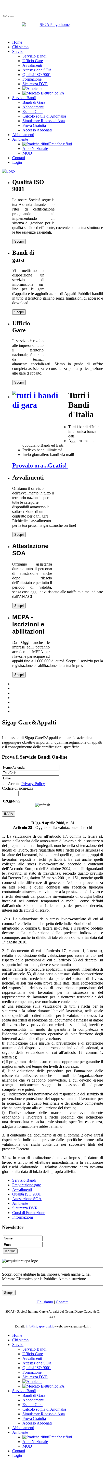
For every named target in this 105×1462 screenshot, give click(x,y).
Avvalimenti (32, 65)
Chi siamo (20, 47)
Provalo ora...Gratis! (40, 465)
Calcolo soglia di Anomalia (44, 116)
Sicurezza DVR (35, 84)
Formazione (32, 79)
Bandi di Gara (33, 102)
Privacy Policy (33, 783)
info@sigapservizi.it (40, 1326)
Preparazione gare (26, 1185)
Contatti (18, 158)
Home (17, 42)
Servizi (17, 51)
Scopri (19, 241)
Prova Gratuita (34, 125)
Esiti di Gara (32, 111)
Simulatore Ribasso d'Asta (43, 121)
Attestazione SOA (37, 70)
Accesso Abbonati (37, 130)
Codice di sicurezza (17, 788)
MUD (27, 153)
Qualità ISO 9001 (36, 74)
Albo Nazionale (35, 148)
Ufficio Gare (32, 61)
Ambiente (20, 139)
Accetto (26, 783)
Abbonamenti (33, 107)
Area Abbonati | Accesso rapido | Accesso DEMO (42, 6)
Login (17, 162)
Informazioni (22, 1217)
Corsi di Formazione (28, 1212)
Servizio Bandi (34, 56)
